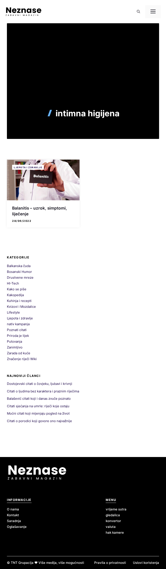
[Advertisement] (83, 76)
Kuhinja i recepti (19, 301)
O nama (13, 509)
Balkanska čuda (18, 266)
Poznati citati (17, 330)
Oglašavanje (17, 527)
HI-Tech (13, 283)
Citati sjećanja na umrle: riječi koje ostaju (38, 406)
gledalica (113, 515)
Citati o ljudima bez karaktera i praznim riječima (43, 391)
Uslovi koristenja (146, 563)
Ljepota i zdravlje (28, 167)
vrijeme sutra (116, 509)
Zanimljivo (14, 347)
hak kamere (115, 532)
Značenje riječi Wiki (22, 359)
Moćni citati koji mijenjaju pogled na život (38, 413)
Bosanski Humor (19, 272)
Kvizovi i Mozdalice (21, 307)
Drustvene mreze (20, 277)
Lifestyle (13, 312)
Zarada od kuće (18, 353)
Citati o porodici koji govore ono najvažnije (39, 421)
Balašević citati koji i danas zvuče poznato (39, 398)
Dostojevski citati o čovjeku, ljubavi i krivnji (39, 384)
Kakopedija (15, 295)
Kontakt (13, 515)
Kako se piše (16, 289)
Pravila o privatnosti (110, 563)
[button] (138, 11)
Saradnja (14, 521)
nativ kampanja (18, 324)
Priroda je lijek (18, 336)
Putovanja (14, 341)
